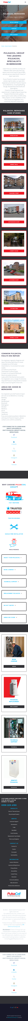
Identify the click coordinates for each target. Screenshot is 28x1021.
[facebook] (14, 435)
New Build (14, 830)
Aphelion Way (14, 135)
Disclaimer (14, 877)
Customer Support (14, 821)
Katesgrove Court (14, 222)
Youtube (14, 464)
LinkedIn (14, 444)
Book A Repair (14, 22)
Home (2, 46)
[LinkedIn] (12, 1007)
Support (14, 28)
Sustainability (14, 855)
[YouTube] (17, 1007)
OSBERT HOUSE (14, 251)
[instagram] (14, 455)
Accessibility (14, 871)
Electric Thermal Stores (14, 811)
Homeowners (14, 824)
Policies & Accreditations (14, 885)
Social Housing (14, 833)
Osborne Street (14, 193)
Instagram (14, 458)
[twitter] (14, 448)
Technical (14, 747)
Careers (14, 849)
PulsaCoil (14, 787)
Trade (14, 827)
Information (14, 859)
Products (14, 808)
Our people (14, 852)
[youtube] (14, 462)
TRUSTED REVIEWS (14, 518)
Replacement (14, 34)
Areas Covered (8, 46)
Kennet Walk (14, 164)
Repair (14, 666)
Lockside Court (14, 280)
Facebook (14, 437)
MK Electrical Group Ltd (16, 925)
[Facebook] (10, 1007)
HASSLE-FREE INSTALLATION (14, 534)
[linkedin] (14, 442)
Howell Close (14, 337)
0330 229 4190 (9, 805)
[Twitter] (14, 1007)
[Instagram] (15, 1007)
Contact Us (14, 843)
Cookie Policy (14, 874)
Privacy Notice (14, 868)
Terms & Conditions (14, 879)
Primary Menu (25, 2)
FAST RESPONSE (14, 502)
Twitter (14, 451)
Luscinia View (14, 308)
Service (14, 818)
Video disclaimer (14, 882)
